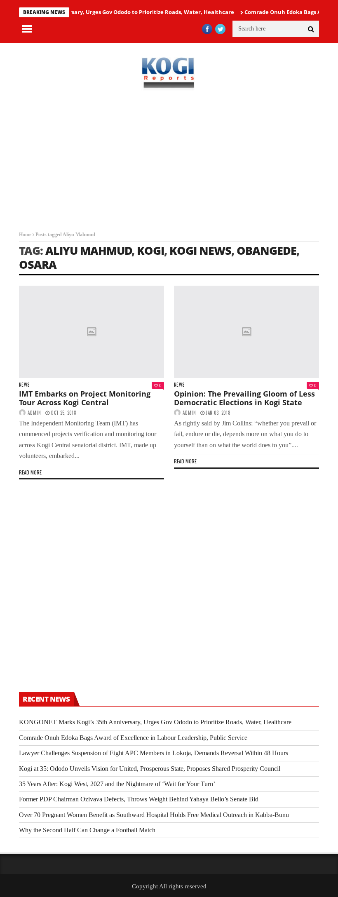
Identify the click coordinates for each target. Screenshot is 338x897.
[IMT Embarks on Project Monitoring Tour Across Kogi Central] (91, 332)
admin (34, 412)
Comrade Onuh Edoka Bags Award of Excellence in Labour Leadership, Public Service (133, 737)
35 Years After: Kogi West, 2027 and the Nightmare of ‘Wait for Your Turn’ (117, 783)
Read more (30, 472)
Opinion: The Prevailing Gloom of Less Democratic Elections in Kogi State (244, 398)
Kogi (150, 250)
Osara (37, 264)
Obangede (266, 250)
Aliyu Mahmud (88, 250)
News (24, 384)
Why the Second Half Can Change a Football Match (87, 830)
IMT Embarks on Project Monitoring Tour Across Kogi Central (84, 398)
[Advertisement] (169, 160)
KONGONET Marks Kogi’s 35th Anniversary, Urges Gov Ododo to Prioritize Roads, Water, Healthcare (155, 722)
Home (25, 234)
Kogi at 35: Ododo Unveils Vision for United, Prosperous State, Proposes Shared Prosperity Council (149, 768)
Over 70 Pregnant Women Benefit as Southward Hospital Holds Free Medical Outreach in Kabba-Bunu (154, 814)
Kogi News (200, 250)
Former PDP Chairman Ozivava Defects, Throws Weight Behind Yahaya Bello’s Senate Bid (138, 799)
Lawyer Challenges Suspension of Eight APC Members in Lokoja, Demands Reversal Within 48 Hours (153, 752)
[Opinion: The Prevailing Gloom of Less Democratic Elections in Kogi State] (246, 332)
